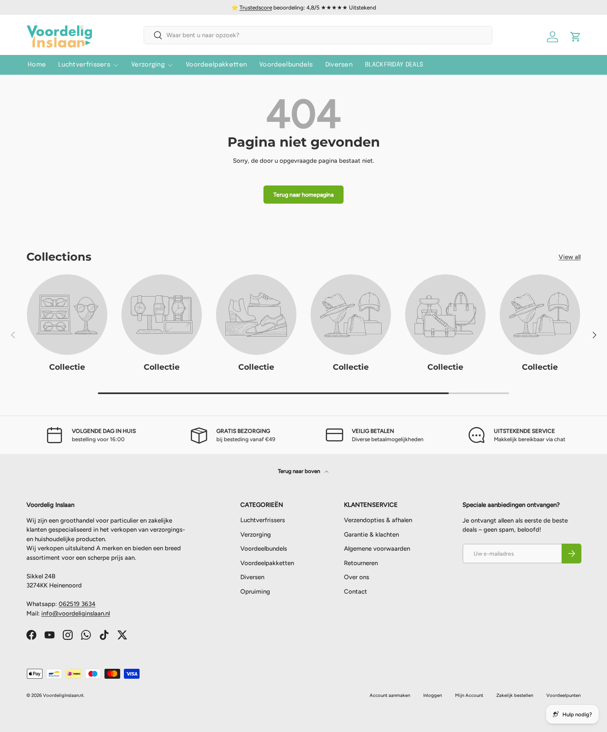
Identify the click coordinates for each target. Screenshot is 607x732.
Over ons (356, 577)
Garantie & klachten (371, 534)
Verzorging (148, 65)
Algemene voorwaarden (377, 549)
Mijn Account (469, 695)
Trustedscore (255, 7)
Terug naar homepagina (303, 194)
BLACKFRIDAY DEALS (394, 65)
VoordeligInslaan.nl (63, 695)
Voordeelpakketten (216, 65)
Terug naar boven (299, 471)
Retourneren (361, 563)
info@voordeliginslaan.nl (75, 613)
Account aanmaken (390, 695)
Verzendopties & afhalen (378, 520)
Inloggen (432, 695)
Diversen (339, 65)
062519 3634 (77, 604)
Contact (355, 591)
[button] (576, 37)
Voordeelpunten (563, 695)
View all (570, 257)
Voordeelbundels (286, 65)
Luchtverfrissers (84, 65)
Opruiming (255, 591)
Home (37, 65)
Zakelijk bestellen (514, 695)
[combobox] (318, 35)
